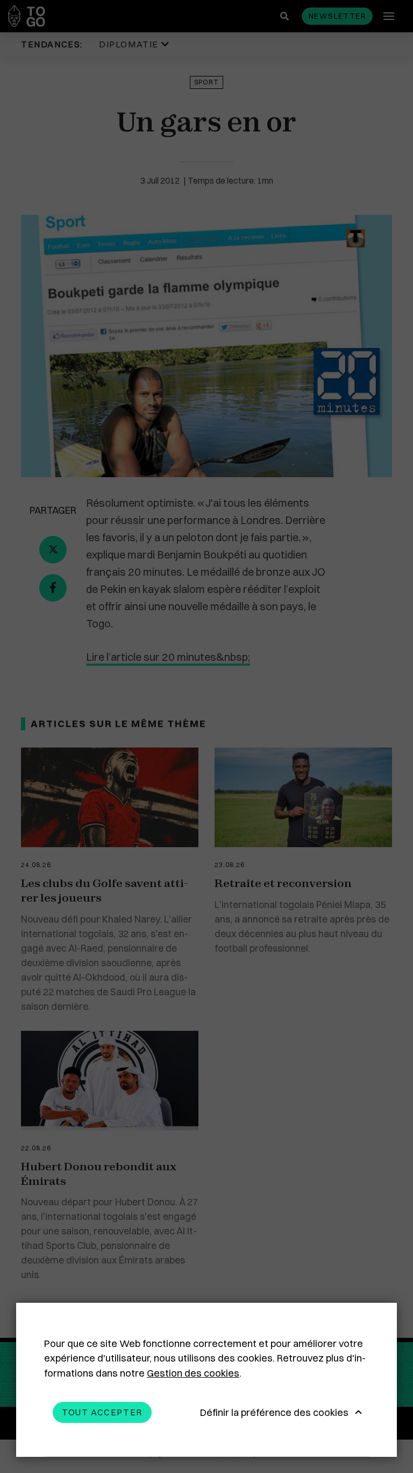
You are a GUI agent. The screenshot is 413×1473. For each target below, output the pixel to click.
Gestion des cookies (193, 1373)
